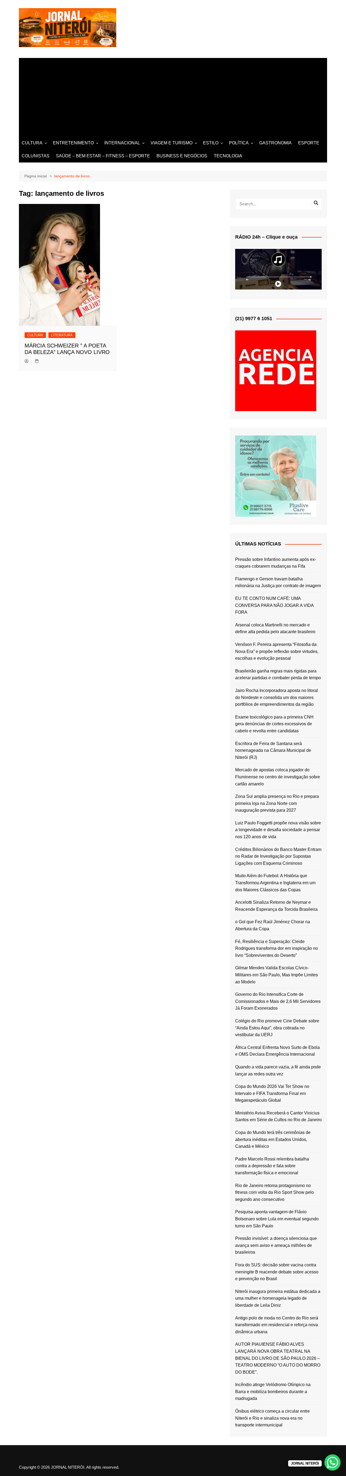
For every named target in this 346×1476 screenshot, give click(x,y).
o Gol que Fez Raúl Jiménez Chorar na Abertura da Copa (272, 925)
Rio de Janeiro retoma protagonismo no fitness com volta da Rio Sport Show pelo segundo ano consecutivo (274, 1192)
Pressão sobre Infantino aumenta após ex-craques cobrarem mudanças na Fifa (275, 563)
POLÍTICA (239, 143)
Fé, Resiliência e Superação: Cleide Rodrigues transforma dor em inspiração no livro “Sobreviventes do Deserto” (276, 948)
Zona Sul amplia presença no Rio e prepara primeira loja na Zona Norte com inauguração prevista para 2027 (277, 803)
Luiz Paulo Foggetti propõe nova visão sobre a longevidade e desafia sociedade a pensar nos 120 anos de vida (278, 830)
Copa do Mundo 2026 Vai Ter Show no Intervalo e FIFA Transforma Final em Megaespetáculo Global (272, 1093)
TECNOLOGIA (228, 156)
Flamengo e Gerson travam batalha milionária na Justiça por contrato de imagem (278, 582)
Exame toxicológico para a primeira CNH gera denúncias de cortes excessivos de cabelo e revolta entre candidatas (274, 724)
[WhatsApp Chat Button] (332, 1462)
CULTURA (32, 143)
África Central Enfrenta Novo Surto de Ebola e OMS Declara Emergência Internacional (277, 1051)
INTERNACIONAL (122, 143)
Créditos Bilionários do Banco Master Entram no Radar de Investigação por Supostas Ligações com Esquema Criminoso (278, 856)
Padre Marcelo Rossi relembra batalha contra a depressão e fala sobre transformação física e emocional (272, 1166)
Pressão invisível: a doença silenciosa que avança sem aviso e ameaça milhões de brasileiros (276, 1245)
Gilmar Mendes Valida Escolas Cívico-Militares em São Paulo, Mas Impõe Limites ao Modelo (276, 974)
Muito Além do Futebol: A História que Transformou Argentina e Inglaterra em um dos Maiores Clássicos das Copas (275, 882)
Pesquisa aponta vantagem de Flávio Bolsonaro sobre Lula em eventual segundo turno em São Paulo (277, 1219)
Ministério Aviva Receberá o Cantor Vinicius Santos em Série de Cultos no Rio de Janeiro (278, 1116)
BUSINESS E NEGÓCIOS (182, 156)
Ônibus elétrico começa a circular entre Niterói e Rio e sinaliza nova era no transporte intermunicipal (272, 1418)
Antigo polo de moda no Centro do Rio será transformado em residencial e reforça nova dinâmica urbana (276, 1325)
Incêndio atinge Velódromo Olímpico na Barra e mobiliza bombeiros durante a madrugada (273, 1391)
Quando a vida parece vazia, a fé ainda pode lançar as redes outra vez (278, 1070)
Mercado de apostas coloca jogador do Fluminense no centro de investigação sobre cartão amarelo (277, 777)
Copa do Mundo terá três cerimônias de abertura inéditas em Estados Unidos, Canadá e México (273, 1139)
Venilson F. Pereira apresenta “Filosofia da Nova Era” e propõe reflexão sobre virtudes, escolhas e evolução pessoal (276, 651)
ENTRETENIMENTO (73, 143)
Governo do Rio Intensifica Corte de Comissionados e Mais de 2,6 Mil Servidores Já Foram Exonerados (278, 1001)
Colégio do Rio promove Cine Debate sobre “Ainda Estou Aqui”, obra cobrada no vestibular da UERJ (277, 1028)
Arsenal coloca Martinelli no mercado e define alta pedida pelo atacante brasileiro (275, 628)
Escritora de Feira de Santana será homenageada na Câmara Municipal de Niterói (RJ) (273, 750)
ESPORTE (308, 143)
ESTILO (210, 143)
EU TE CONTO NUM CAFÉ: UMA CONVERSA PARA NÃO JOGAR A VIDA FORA (274, 605)
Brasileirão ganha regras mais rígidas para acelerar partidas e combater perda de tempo (278, 674)
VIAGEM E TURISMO (171, 143)
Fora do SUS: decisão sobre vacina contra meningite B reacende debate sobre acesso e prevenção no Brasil (276, 1272)
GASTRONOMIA (275, 143)
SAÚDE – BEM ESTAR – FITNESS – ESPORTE (103, 156)
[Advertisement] (173, 96)
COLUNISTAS (35, 156)
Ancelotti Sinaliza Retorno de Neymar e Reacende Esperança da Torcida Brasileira (276, 906)
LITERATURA (62, 335)
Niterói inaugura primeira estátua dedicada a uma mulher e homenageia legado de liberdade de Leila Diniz (277, 1298)
